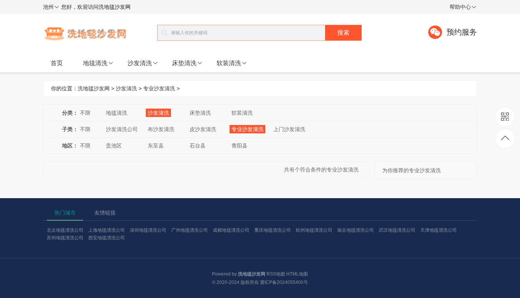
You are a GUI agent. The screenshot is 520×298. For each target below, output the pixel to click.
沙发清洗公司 (122, 129)
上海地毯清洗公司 (106, 230)
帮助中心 (460, 7)
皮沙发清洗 (203, 129)
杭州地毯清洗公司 (314, 230)
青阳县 (239, 146)
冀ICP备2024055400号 (284, 282)
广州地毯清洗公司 (189, 230)
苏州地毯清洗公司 (65, 237)
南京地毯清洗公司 (355, 230)
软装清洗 (229, 63)
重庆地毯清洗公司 (272, 230)
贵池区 (114, 146)
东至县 (156, 146)
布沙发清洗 (161, 129)
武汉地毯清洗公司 (397, 230)
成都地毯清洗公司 (231, 230)
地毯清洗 (95, 63)
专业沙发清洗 (159, 88)
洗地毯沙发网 (94, 88)
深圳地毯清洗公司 (148, 230)
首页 (57, 63)
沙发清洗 (140, 63)
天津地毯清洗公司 (438, 230)
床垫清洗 (184, 63)
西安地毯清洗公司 (106, 237)
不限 (85, 113)
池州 (48, 7)
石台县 (198, 146)
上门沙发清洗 (289, 129)
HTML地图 (297, 274)
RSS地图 (275, 274)
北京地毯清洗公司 (65, 230)
